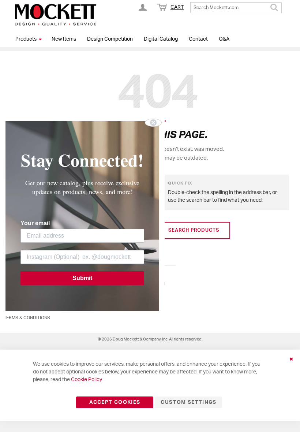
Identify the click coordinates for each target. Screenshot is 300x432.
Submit (82, 278)
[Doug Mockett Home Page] (56, 15)
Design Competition (110, 39)
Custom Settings (188, 402)
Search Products (193, 230)
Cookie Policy (86, 379)
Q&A (224, 39)
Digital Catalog (161, 39)
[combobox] (236, 7)
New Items (64, 39)
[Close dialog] (153, 123)
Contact (198, 39)
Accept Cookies (114, 402)
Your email (35, 223)
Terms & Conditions (27, 318)
